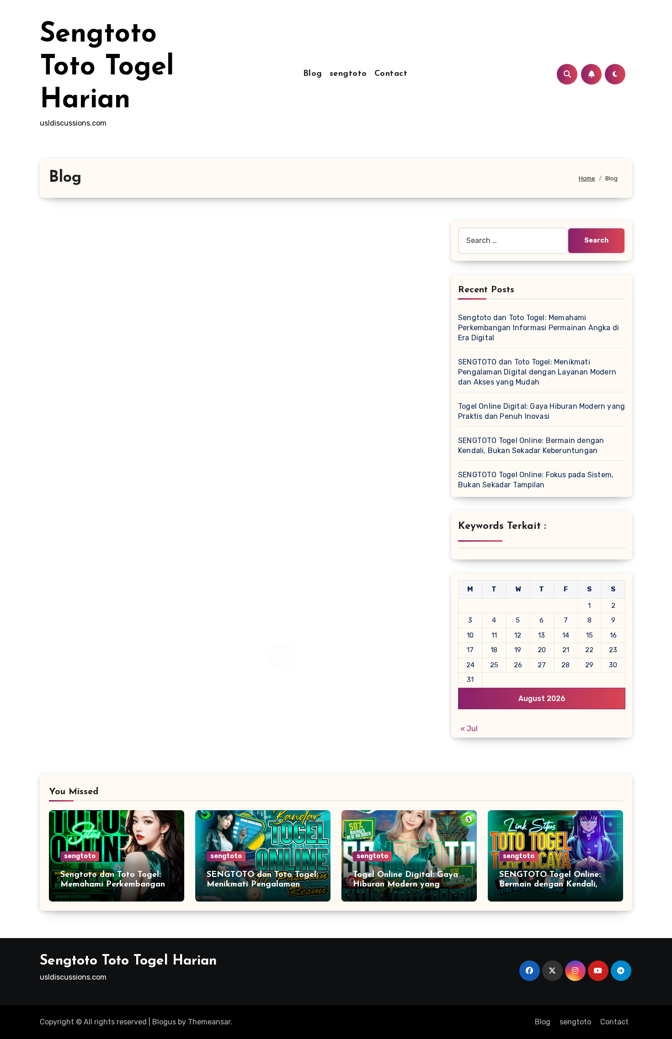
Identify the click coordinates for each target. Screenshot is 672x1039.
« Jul (469, 728)
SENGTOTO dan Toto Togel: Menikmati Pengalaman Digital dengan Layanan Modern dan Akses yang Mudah (537, 372)
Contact (391, 74)
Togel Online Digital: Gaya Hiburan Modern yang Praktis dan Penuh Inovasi (405, 885)
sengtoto (348, 74)
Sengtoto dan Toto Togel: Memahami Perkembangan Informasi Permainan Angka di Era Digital (538, 327)
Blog (312, 74)
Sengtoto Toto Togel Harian (107, 67)
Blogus (164, 1022)
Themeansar (209, 1022)
